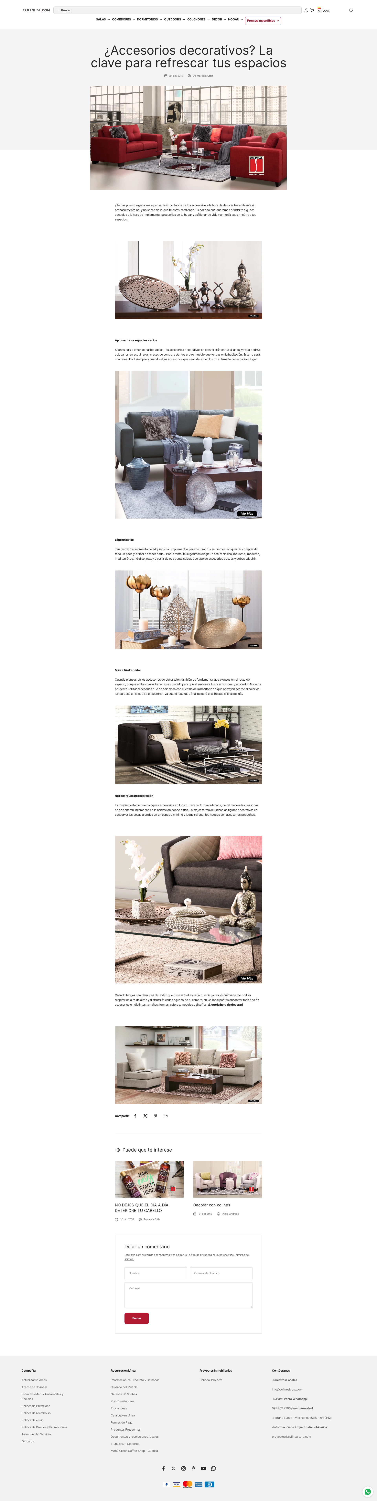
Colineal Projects (210, 1380)
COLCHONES (196, 19)
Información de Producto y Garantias (135, 1380)
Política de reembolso (36, 1413)
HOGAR (233, 19)
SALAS (101, 19)
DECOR (217, 19)
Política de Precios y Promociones (44, 1427)
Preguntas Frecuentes (126, 1429)
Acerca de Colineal (34, 1387)
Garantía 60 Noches (124, 1394)
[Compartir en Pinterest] (155, 1116)
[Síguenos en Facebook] (163, 1468)
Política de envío (33, 1420)
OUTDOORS (172, 19)
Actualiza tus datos (34, 1380)
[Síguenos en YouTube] (203, 1468)
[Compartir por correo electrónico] (166, 1116)
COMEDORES (121, 19)
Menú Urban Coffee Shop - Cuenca (134, 1451)
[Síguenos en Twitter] (173, 1468)
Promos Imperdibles (261, 20)
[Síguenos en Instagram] (183, 1468)
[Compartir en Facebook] (135, 1116)
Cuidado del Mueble (124, 1387)
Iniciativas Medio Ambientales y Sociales (42, 1396)
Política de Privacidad (36, 1406)
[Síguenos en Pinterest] (193, 1468)
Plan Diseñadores (122, 1401)
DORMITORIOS (147, 19)
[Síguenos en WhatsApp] (213, 1468)
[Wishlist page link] (351, 10)
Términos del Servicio (36, 1434)
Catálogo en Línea (123, 1415)
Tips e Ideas (119, 1408)
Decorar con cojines (211, 1205)
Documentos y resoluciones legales (134, 1436)
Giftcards (28, 1441)
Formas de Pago (121, 1422)
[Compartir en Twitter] (145, 1116)
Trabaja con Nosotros (125, 1444)
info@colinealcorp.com (287, 1389)
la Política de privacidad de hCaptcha (206, 1254)
